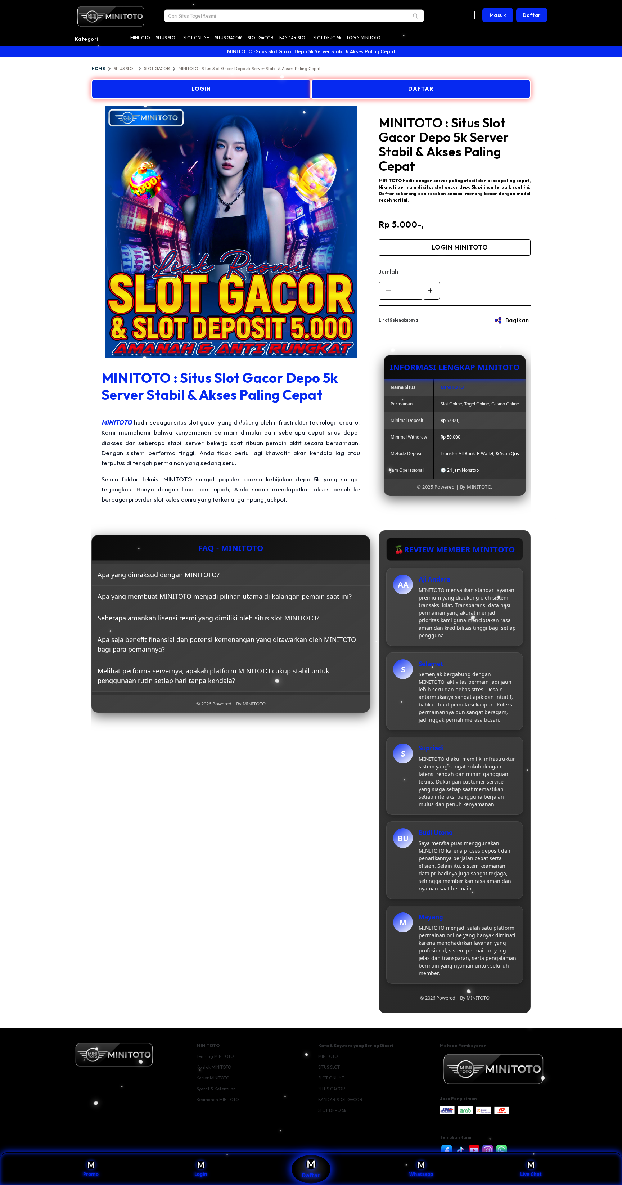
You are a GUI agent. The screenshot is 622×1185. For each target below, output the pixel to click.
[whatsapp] (501, 1150)
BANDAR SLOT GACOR (340, 1099)
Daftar (311, 1175)
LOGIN (201, 88)
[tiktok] (460, 1150)
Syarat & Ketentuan (216, 1088)
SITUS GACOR (228, 37)
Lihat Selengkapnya (398, 320)
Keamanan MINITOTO (218, 1099)
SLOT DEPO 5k (327, 37)
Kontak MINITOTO (214, 1067)
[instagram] (488, 1150)
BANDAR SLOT (293, 37)
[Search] (415, 16)
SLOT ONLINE (196, 37)
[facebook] (447, 1150)
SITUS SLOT (166, 37)
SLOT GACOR (261, 37)
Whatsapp (421, 1174)
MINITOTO (140, 37)
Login (200, 1174)
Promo (91, 1174)
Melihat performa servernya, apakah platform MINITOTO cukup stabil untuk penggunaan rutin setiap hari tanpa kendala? (213, 675)
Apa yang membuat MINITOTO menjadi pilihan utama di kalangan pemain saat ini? (225, 596)
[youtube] (474, 1150)
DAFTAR (420, 88)
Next (375, 232)
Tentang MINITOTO (215, 1056)
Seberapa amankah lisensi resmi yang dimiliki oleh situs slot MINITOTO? (208, 618)
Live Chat (531, 1174)
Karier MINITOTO (213, 1078)
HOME (98, 68)
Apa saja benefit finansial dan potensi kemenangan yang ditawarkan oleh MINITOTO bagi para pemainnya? (227, 644)
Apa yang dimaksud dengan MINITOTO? (159, 574)
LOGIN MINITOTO (363, 37)
